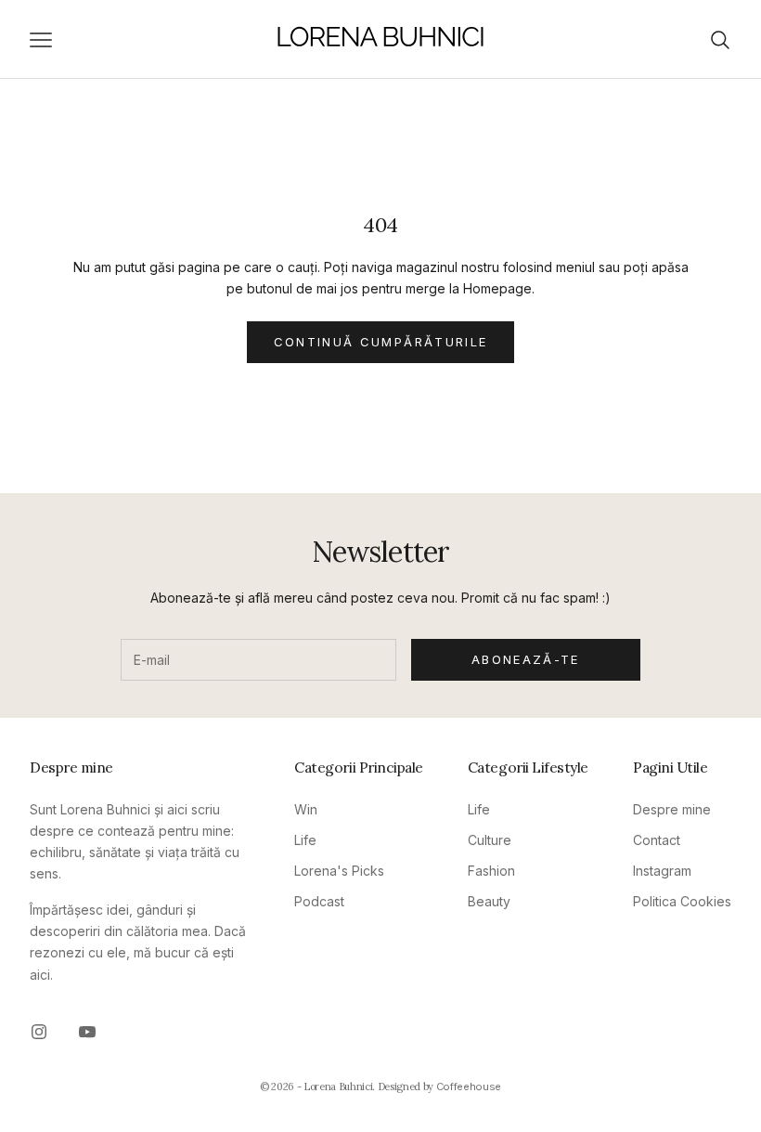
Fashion (491, 870)
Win (305, 809)
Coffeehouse (468, 1086)
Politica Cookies (682, 901)
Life (305, 840)
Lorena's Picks (339, 870)
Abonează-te (525, 659)
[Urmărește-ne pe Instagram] (39, 1031)
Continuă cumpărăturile (380, 341)
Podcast (319, 901)
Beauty (489, 901)
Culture (489, 840)
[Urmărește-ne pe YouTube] (87, 1031)
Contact (656, 840)
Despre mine (672, 809)
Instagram (662, 870)
